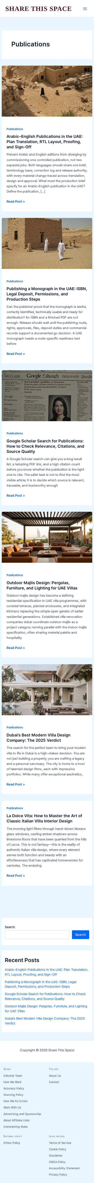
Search (10, 927)
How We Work (12, 1082)
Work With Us (12, 1107)
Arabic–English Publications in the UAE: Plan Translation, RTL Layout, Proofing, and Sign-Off (45, 141)
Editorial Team (12, 1075)
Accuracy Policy (13, 1088)
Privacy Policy (58, 1174)
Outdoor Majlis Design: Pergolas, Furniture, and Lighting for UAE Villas (42, 585)
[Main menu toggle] (85, 8)
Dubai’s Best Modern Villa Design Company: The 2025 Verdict (38, 738)
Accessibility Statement (64, 1168)
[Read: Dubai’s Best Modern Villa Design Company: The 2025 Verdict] (47, 689)
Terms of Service (60, 1142)
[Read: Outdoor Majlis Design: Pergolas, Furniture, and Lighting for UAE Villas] (47, 537)
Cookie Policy (57, 1149)
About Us (55, 1075)
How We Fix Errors (15, 1101)
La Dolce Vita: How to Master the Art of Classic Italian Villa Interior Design (44, 818)
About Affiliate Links (16, 1120)
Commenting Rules (15, 1126)
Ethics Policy (11, 1142)
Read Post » (16, 201)
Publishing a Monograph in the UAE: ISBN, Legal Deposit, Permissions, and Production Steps (47, 293)
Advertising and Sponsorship (22, 1114)
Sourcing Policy (13, 1094)
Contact (54, 1082)
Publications (15, 129)
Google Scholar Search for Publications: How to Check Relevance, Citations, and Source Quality (45, 446)
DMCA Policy (57, 1162)
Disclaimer (56, 1155)
